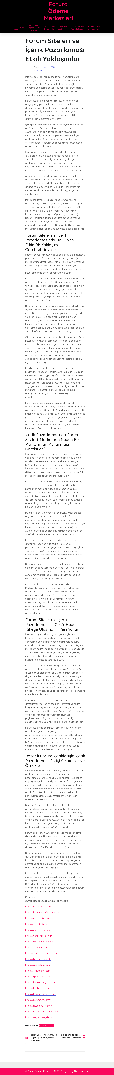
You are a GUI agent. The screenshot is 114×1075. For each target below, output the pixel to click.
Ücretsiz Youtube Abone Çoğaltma (77, 27)
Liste (22, 28)
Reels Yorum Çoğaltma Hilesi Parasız (34, 27)
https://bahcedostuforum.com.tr (42, 912)
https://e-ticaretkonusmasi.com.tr (42, 918)
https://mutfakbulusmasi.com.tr (41, 1011)
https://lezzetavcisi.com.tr (38, 1005)
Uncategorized (46, 1025)
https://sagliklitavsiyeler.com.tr (41, 1017)
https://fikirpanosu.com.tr (38, 935)
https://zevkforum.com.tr (38, 1000)
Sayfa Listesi (46, 27)
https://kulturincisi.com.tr (38, 959)
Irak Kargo (15, 27)
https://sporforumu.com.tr (38, 976)
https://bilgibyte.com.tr (37, 988)
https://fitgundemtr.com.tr (38, 970)
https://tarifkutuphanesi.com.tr (41, 953)
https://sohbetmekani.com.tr (40, 941)
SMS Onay (54, 27)
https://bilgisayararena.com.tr (40, 994)
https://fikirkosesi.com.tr (37, 947)
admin (39, 70)
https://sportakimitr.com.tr (39, 965)
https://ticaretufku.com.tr (38, 924)
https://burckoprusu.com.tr (39, 906)
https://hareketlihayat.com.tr (40, 982)
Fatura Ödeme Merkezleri (58, 11)
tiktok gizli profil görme (62, 27)
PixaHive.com (81, 1071)
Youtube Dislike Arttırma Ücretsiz (93, 27)
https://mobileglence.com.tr (39, 930)
